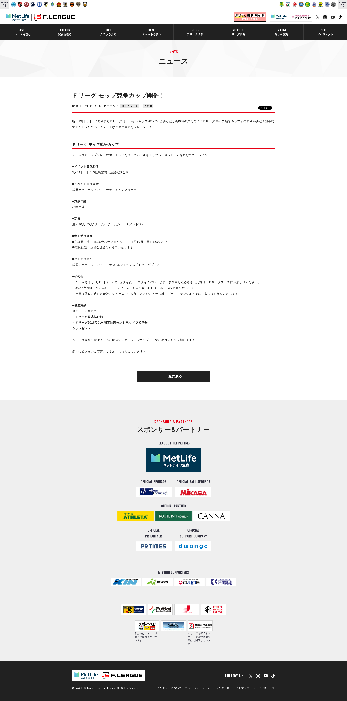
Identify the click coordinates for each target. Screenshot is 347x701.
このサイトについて (169, 688)
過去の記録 (282, 32)
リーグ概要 (238, 32)
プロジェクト (325, 32)
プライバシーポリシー (198, 688)
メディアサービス (264, 688)
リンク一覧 (223, 688)
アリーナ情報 (195, 32)
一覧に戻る (173, 376)
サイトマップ (241, 688)
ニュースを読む (21, 32)
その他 (148, 106)
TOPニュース (129, 106)
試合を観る (65, 32)
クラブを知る (108, 32)
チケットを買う (151, 32)
